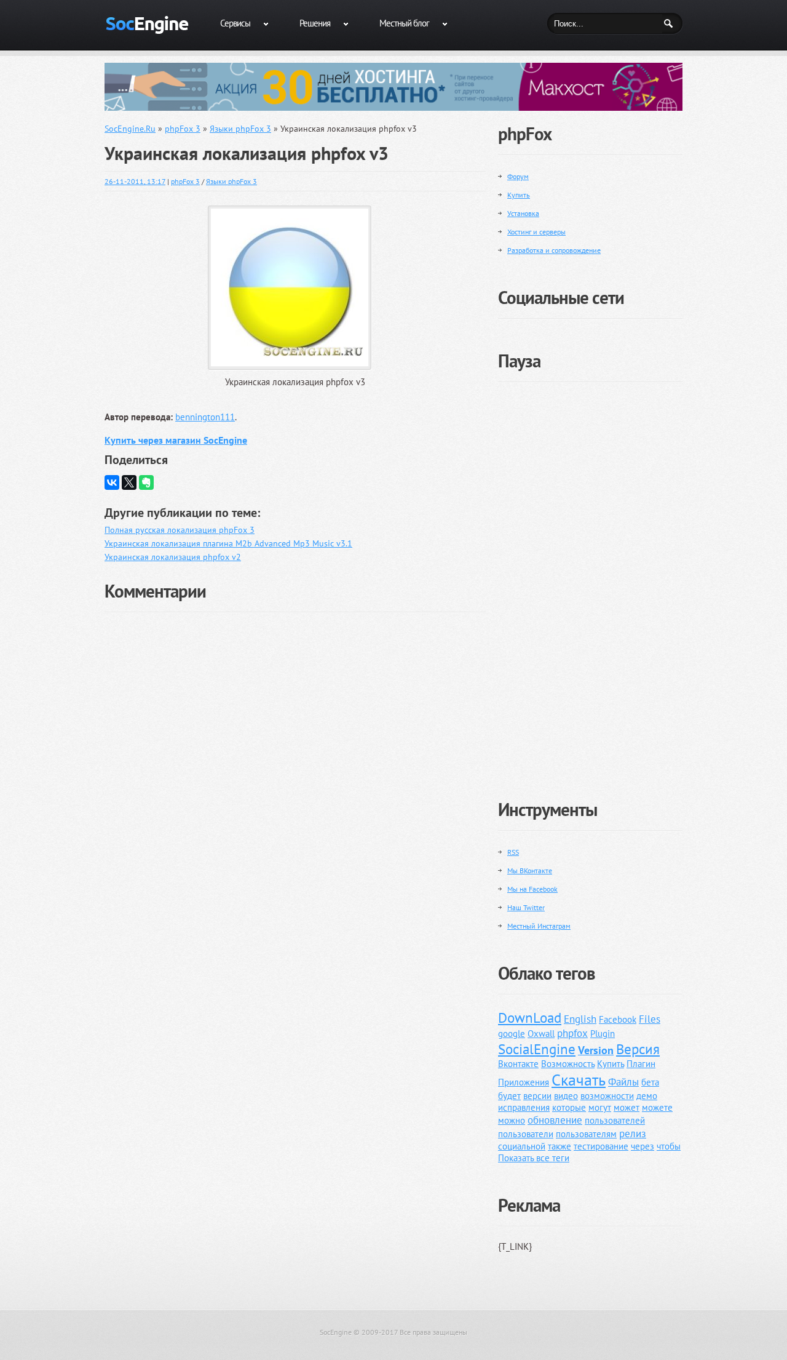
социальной (521, 1146)
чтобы (669, 1146)
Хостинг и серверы (536, 231)
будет (509, 1096)
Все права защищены (433, 1332)
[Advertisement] (590, 581)
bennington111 (205, 417)
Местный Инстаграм (539, 925)
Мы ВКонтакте (529, 870)
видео (566, 1096)
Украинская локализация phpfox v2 (173, 556)
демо (646, 1096)
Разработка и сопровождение (554, 250)
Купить (518, 194)
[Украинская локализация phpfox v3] (295, 208)
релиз (632, 1133)
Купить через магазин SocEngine (176, 440)
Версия (638, 1049)
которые (569, 1107)
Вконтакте (518, 1064)
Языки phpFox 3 (231, 181)
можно (511, 1120)
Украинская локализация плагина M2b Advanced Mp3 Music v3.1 (228, 543)
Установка (523, 213)
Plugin (602, 1033)
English (580, 1019)
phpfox (572, 1033)
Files (649, 1019)
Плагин (641, 1064)
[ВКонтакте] (112, 482)
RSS (513, 852)
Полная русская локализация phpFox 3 (180, 529)
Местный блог (404, 23)
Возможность (568, 1064)
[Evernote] (146, 482)
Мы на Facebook (532, 889)
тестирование (601, 1146)
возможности (607, 1096)
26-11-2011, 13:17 (135, 181)
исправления (524, 1107)
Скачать (579, 1080)
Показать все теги (533, 1158)
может (626, 1107)
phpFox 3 (185, 181)
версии (537, 1096)
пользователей (615, 1120)
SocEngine (336, 1332)
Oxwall (541, 1033)
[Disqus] (295, 773)
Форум (518, 176)
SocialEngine (536, 1049)
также (559, 1146)
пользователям (586, 1134)
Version (596, 1050)
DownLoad (529, 1017)
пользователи (525, 1134)
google (511, 1033)
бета (650, 1082)
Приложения (523, 1082)
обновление (555, 1120)
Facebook (617, 1019)
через (642, 1146)
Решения (314, 23)
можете (657, 1107)
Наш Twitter (526, 907)
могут (599, 1107)
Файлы (623, 1082)
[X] (129, 482)
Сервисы (235, 23)
